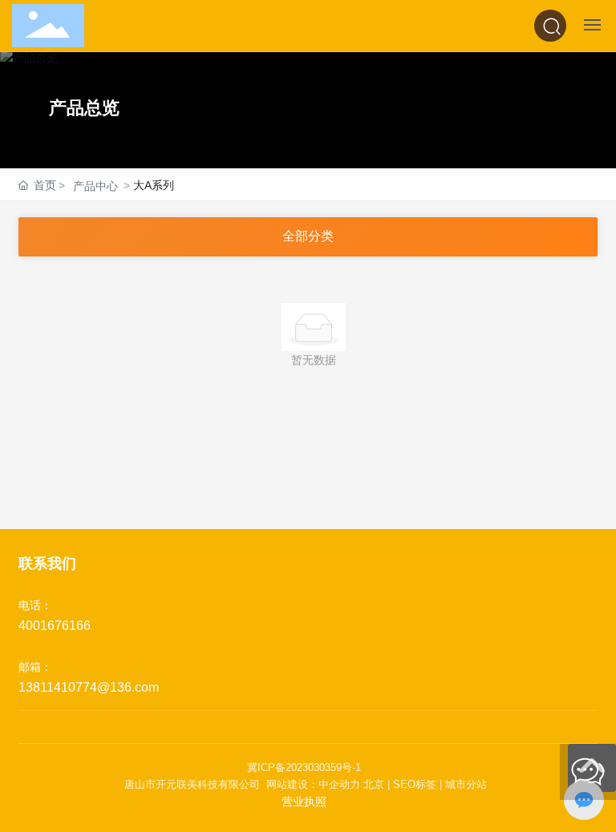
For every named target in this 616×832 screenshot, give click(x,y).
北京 (373, 784)
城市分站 (466, 784)
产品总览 (84, 108)
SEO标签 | (419, 784)
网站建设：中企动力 (311, 784)
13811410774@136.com (88, 687)
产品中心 (95, 186)
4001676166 (54, 625)
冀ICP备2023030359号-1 (304, 767)
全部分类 (308, 236)
